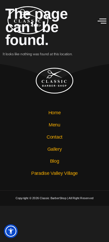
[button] (10, 231)
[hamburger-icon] (102, 21)
